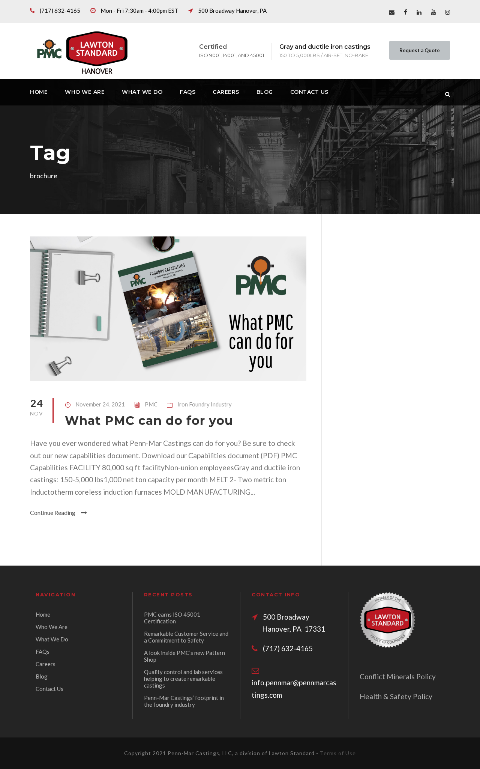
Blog (264, 92)
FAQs (187, 92)
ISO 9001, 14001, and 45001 (231, 55)
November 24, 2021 (100, 404)
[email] (391, 12)
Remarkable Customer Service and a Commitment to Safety (186, 637)
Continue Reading (52, 512)
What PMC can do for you (149, 420)
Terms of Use (338, 753)
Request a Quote (419, 50)
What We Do (142, 92)
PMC (151, 404)
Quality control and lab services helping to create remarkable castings (183, 678)
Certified (213, 46)
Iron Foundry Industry (204, 404)
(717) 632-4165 (60, 10)
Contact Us (309, 92)
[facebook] (405, 12)
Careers (226, 92)
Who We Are (85, 92)
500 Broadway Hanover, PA (232, 10)
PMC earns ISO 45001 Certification (172, 618)
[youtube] (433, 12)
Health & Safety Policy (396, 696)
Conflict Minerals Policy (398, 676)
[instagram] (447, 12)
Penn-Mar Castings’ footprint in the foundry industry (184, 701)
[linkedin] (419, 12)
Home (39, 92)
